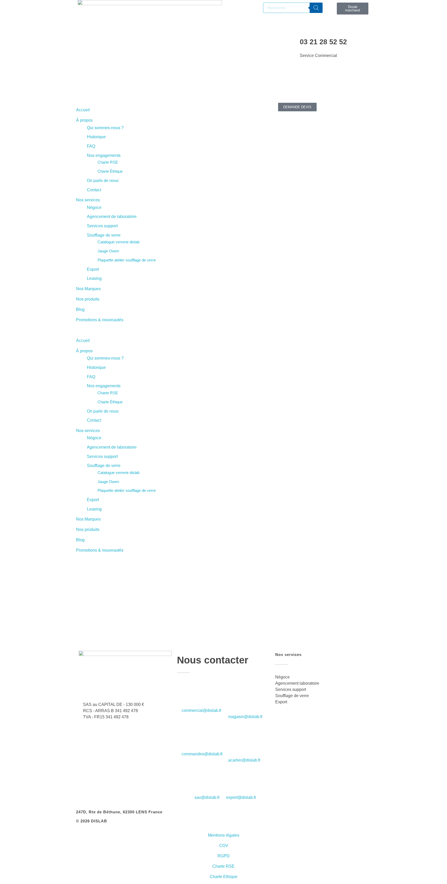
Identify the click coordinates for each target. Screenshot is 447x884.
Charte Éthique (110, 171)
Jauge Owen (108, 251)
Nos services (88, 200)
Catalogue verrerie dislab (118, 242)
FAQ (91, 146)
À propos (84, 120)
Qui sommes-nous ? (105, 128)
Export (93, 269)
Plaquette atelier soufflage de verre (127, 260)
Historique (96, 137)
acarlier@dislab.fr (244, 760)
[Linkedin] (96, 84)
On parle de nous (102, 180)
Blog (80, 309)
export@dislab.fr (241, 797)
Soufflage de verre (104, 235)
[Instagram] (124, 84)
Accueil (83, 110)
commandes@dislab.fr (202, 754)
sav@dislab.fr (207, 797)
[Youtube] (110, 84)
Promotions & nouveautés (99, 320)
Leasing (94, 278)
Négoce (94, 207)
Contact (94, 190)
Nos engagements (104, 155)
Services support (102, 226)
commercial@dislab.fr (201, 710)
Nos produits (87, 299)
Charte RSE (108, 162)
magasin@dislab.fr (245, 716)
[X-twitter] (138, 84)
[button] (150, 330)
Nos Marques (88, 289)
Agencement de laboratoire (112, 216)
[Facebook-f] (82, 84)
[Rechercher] (316, 8)
